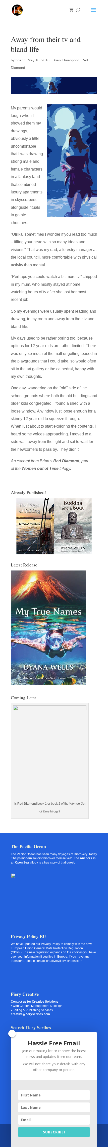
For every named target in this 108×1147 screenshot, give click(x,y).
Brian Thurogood (65, 60)
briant (20, 60)
